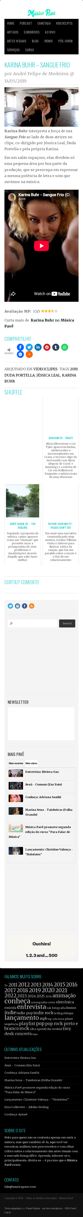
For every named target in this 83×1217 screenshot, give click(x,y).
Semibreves (32, 32)
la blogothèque (63, 1013)
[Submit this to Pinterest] (46, 347)
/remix (48, 41)
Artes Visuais (17, 41)
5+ (6, 985)
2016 (71, 984)
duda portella (19, 375)
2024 (31, 996)
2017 (10, 990)
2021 (61, 990)
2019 (73, 369)
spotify (42, 1029)
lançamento (21, 1017)
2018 (22, 990)
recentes (16, 763)
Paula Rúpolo (33, 1208)
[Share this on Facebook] (20, 347)
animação (64, 995)
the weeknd (54, 1029)
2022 (10, 995)
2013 (36, 984)
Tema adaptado (12, 1208)
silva (33, 1029)
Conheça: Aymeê (15, 1114)
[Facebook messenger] (20, 354)
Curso (29, 49)
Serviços (13, 49)
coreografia (39, 1002)
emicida (10, 1008)
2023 (22, 995)
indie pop (25, 1013)
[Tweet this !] (29, 347)
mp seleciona (56, 1018)
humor (71, 1008)
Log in (7, 1212)
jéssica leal (48, 375)
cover (51, 1002)
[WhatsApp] (64, 347)
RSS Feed (70, 1208)
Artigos (12, 32)
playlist (27, 1023)
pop (40, 1023)
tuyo (35, 1034)
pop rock (54, 1023)
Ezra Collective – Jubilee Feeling (26, 1107)
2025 (41, 996)
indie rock (43, 1012)
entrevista (31, 1006)
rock (24, 1028)
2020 (48, 990)
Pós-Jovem (65, 41)
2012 (24, 984)
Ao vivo (50, 32)
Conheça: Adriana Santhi (21, 1072)
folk (48, 1008)
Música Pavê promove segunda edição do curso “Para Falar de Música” (37, 1090)
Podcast (26, 23)
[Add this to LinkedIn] (38, 347)
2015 (59, 984)
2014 (47, 984)
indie (10, 1013)
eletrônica (65, 1002)
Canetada (44, 23)
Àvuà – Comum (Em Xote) (22, 1065)
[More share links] (29, 354)
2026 (48, 996)
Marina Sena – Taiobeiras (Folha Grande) (33, 1080)
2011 (12, 985)
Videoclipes (64, 23)
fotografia (59, 1008)
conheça (17, 1001)
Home (10, 23)
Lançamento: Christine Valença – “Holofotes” (36, 1099)
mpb (43, 1018)
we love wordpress (52, 1208)
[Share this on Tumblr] (55, 347)
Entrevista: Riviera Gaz (20, 1057)
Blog (35, 41)
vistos (31, 763)
